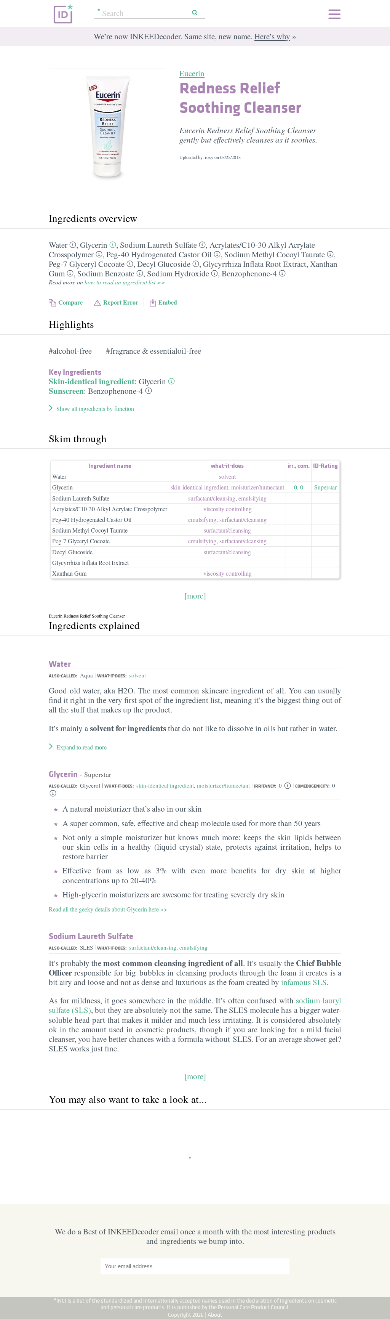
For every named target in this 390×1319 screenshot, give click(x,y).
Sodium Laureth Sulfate (158, 244)
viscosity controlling (227, 509)
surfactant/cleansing (152, 947)
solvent (227, 476)
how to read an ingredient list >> (125, 282)
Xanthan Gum (69, 573)
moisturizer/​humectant (257, 487)
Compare (70, 302)
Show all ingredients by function (95, 408)
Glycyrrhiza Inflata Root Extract (254, 263)
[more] (195, 595)
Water (58, 244)
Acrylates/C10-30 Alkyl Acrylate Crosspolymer (109, 509)
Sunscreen (66, 390)
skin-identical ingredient (199, 487)
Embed (167, 302)
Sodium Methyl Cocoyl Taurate (274, 254)
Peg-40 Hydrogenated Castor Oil (159, 254)
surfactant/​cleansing (211, 498)
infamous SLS (304, 982)
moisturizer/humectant (223, 785)
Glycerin (93, 244)
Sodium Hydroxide (178, 273)
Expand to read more (81, 747)
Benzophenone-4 (249, 273)
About (215, 1314)
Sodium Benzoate (105, 273)
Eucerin (192, 73)
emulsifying (252, 498)
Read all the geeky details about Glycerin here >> (108, 909)
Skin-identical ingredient (91, 381)
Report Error (120, 302)
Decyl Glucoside (163, 263)
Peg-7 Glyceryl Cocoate (87, 263)
